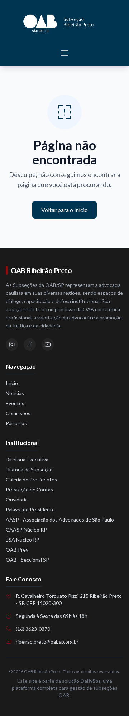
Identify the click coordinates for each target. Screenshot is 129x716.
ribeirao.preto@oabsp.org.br (47, 642)
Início (12, 383)
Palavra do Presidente (30, 509)
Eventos (15, 403)
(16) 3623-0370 (33, 629)
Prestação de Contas (29, 489)
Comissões (18, 413)
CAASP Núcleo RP (26, 530)
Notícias (15, 393)
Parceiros (16, 423)
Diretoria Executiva (27, 459)
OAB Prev (17, 550)
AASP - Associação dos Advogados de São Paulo (60, 519)
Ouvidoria (17, 499)
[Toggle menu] (64, 53)
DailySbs (90, 681)
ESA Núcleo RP (22, 540)
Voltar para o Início (64, 209)
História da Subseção (29, 469)
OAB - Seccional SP (27, 560)
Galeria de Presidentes (31, 479)
